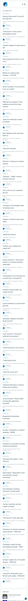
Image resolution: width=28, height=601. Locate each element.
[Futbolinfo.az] (5, 4)
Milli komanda (6, 70)
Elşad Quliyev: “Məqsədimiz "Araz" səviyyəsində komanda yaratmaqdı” (14, 475)
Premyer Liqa (5, 173)
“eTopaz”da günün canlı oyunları (13, 348)
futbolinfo (8, 25)
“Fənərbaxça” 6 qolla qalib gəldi (13, 518)
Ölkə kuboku (5, 56)
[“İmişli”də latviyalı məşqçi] (5, 596)
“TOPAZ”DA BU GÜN (9, 360)
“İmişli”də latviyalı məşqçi (14, 595)
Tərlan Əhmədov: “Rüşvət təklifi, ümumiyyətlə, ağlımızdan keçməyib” (13, 401)
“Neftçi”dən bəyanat (9, 234)
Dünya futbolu (6, 13)
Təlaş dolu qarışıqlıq (9, 148)
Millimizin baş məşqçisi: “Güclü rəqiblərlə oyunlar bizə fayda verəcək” (13, 104)
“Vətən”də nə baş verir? (10, 372)
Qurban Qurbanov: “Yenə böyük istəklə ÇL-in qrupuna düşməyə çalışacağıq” (13, 262)
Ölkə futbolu (6, 42)
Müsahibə (5, 273)
